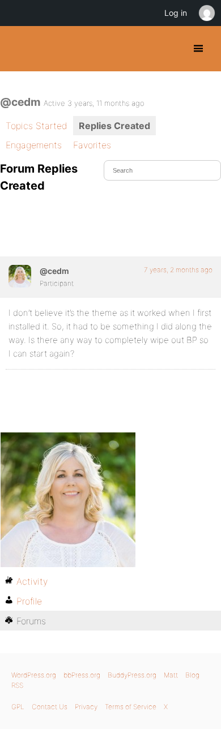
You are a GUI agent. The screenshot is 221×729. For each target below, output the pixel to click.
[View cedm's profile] (19, 276)
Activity (32, 581)
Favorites (92, 145)
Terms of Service (130, 706)
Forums (31, 621)
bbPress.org (81, 675)
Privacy (86, 706)
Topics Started (36, 125)
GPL (17, 706)
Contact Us (49, 706)
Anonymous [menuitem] (206, 13)
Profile (29, 601)
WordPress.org (33, 675)
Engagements (34, 145)
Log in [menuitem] (175, 13)
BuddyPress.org (18, 48)
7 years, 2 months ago (178, 269)
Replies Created (114, 125)
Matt (171, 675)
